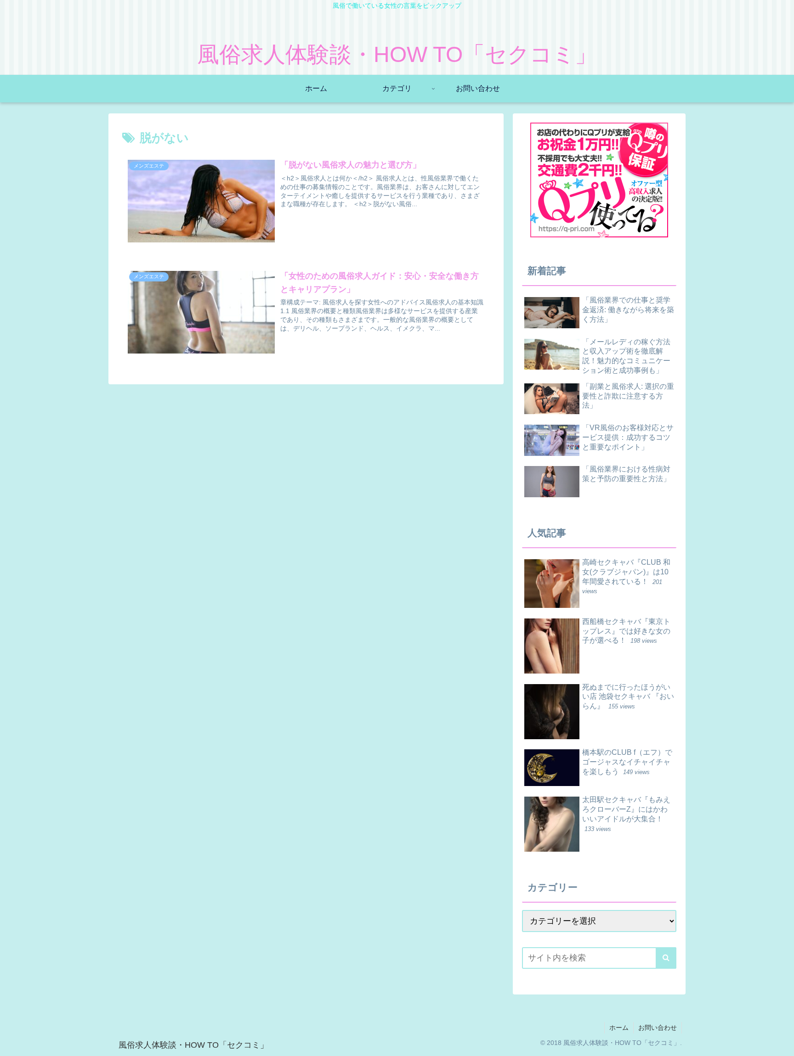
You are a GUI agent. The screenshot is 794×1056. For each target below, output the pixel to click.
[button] (666, 958)
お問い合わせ (657, 1027)
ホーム (619, 1027)
